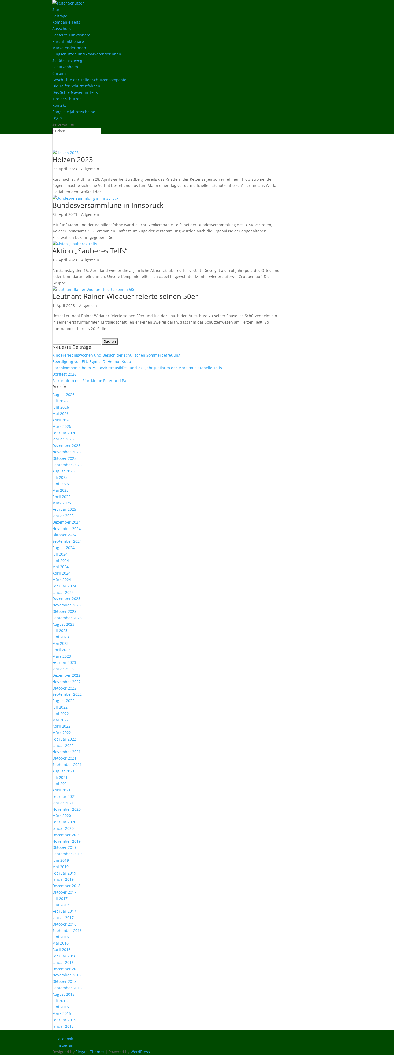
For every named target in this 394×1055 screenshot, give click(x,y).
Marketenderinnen (69, 47)
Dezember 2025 (66, 445)
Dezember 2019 (66, 834)
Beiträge (59, 15)
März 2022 (61, 732)
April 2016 (61, 949)
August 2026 (63, 394)
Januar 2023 (63, 668)
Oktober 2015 (64, 981)
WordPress (140, 1051)
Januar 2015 (63, 1026)
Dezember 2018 (66, 885)
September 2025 (67, 464)
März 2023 (61, 656)
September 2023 (67, 617)
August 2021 (63, 770)
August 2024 (63, 547)
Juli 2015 (60, 1000)
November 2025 (66, 451)
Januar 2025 (63, 515)
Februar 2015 (64, 1019)
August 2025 (63, 470)
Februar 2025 (64, 509)
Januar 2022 (63, 745)
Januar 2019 (63, 879)
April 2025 (61, 496)
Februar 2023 (64, 662)
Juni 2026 (60, 407)
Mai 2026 (60, 413)
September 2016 (67, 930)
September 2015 (67, 987)
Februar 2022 (64, 739)
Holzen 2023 (72, 159)
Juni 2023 (60, 636)
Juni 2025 (60, 483)
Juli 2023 (60, 630)
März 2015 (61, 1013)
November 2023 (66, 605)
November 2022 (66, 681)
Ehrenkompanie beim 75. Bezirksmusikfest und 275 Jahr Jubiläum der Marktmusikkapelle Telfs (137, 367)
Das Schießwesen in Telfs (75, 92)
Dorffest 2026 (64, 374)
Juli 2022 (60, 707)
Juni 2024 (60, 560)
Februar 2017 (64, 911)
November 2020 (66, 809)
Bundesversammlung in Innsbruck (107, 205)
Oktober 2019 (64, 847)
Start (56, 9)
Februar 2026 (64, 432)
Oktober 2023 (64, 611)
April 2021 (61, 790)
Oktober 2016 (64, 924)
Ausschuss (61, 28)
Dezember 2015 (66, 968)
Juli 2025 (60, 477)
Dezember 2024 (66, 522)
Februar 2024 (64, 585)
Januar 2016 (63, 962)
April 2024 (61, 573)
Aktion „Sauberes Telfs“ (89, 251)
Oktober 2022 (64, 688)
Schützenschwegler (69, 60)
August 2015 (63, 994)
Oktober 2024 (64, 534)
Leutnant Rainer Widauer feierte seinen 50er (125, 296)
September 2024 (67, 541)
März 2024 (61, 579)
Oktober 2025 (64, 458)
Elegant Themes (90, 1051)
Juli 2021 (60, 777)
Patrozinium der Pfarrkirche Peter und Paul (91, 380)
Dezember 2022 (66, 675)
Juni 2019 (60, 860)
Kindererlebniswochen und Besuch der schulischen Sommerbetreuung (116, 355)
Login (57, 117)
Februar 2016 (64, 955)
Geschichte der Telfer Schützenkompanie (89, 79)
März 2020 (61, 815)
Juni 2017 (60, 905)
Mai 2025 (60, 490)
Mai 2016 (60, 943)
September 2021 (67, 764)
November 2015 (66, 975)
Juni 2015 (60, 1006)
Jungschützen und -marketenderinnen (86, 54)
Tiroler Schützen (67, 98)
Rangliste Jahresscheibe (73, 111)
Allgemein (90, 168)
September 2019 (67, 853)
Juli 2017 (60, 898)
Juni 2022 (60, 713)
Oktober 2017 (64, 892)
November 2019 (66, 841)
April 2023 (61, 649)
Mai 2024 (60, 566)
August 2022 (63, 700)
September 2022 (67, 694)
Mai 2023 (60, 643)
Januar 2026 (63, 439)
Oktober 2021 (64, 758)
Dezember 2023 (66, 598)
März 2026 (61, 426)
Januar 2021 (63, 802)
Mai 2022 (60, 720)
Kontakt (59, 105)
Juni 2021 (60, 783)
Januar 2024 (63, 592)
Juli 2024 (60, 554)
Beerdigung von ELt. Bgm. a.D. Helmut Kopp (91, 361)
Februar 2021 (64, 796)
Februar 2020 (64, 821)
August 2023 (63, 624)
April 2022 (61, 726)
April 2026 (61, 420)
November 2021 (66, 751)
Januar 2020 (63, 828)
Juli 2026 (60, 401)
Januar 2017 (63, 917)
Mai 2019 (60, 866)
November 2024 (66, 528)
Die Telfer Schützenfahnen (76, 85)
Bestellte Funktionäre (71, 35)
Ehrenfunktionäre (68, 41)
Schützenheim (65, 66)
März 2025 (61, 502)
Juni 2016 (60, 936)
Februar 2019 (64, 873)
